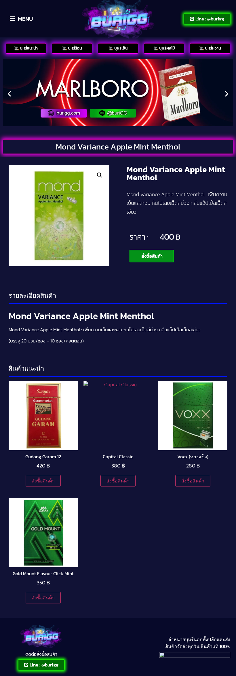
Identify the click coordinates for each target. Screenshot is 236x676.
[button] (9, 93)
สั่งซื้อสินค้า (43, 481)
